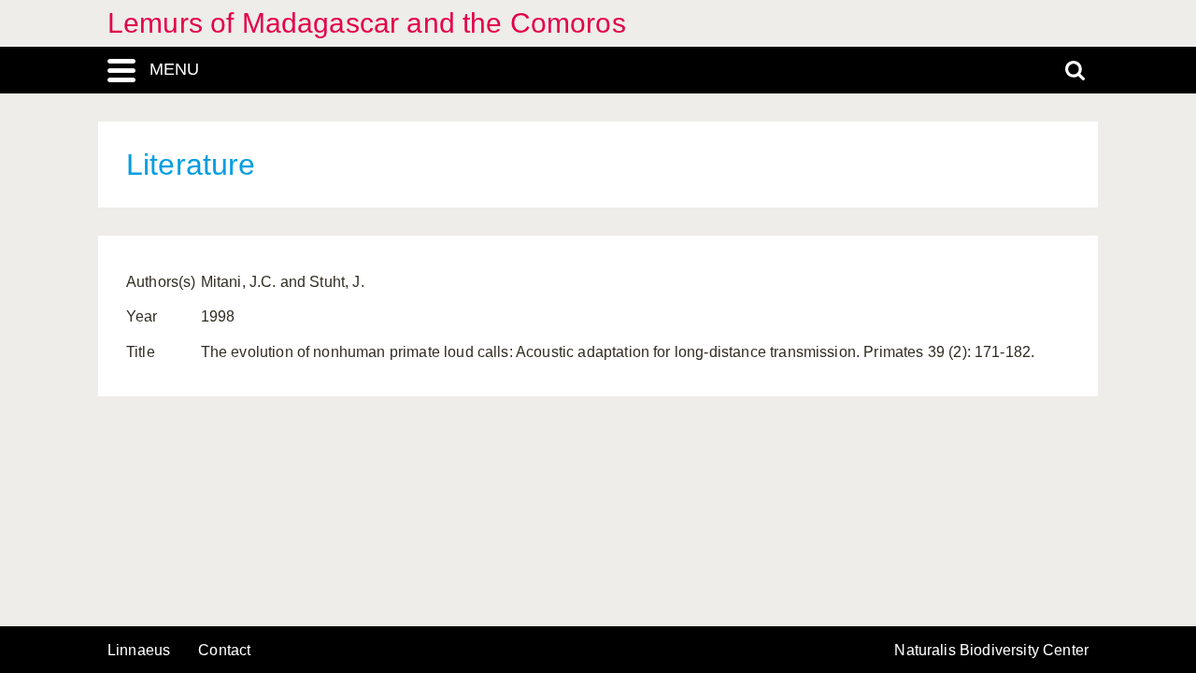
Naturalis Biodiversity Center (991, 650)
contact (224, 650)
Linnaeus (138, 650)
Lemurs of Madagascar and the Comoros (366, 22)
